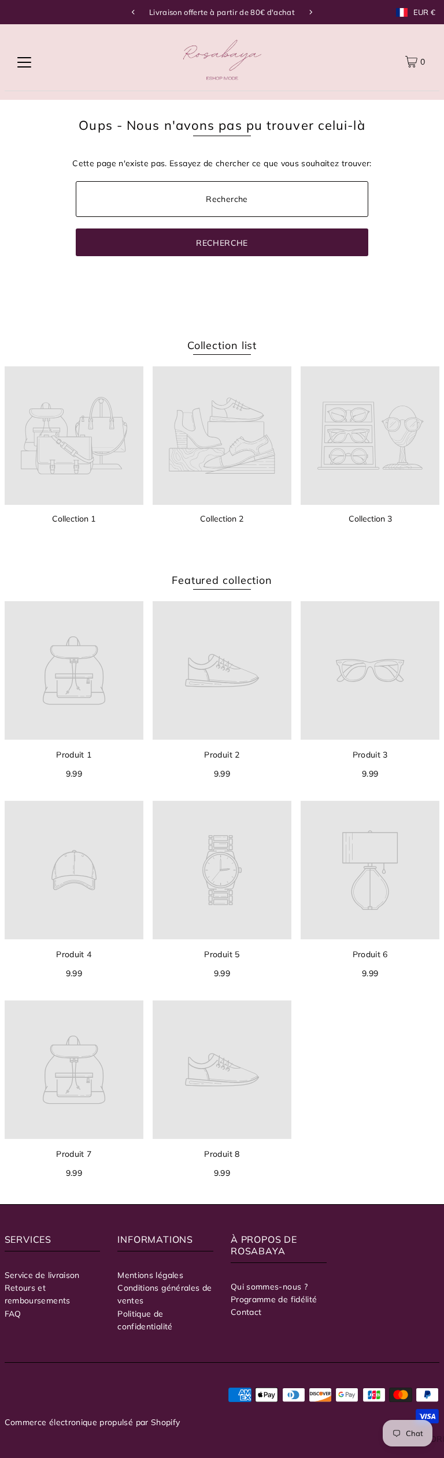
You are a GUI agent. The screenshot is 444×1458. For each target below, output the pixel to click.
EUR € (424, 12)
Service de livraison (42, 1275)
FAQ (13, 1314)
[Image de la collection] (74, 435)
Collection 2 (221, 519)
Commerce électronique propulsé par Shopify (92, 1422)
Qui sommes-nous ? (269, 1286)
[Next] (310, 12)
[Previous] (133, 12)
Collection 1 (73, 519)
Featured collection (222, 580)
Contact (246, 1312)
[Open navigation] (24, 61)
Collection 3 (370, 519)
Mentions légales (150, 1275)
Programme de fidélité (274, 1299)
